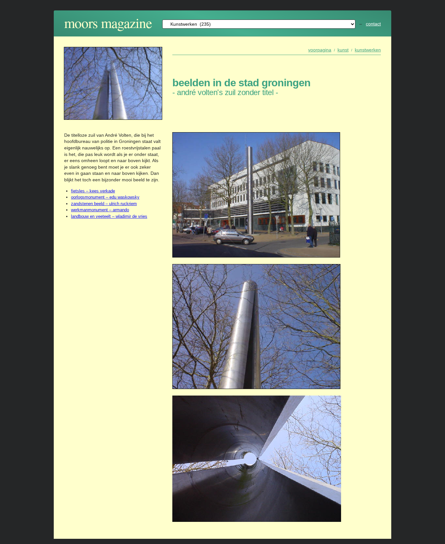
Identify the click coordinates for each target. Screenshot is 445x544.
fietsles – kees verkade (93, 190)
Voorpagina (319, 49)
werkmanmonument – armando (100, 209)
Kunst (343, 49)
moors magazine (108, 22)
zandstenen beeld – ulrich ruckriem (104, 203)
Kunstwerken (368, 49)
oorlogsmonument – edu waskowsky (105, 197)
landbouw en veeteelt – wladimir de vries (109, 216)
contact (373, 23)
